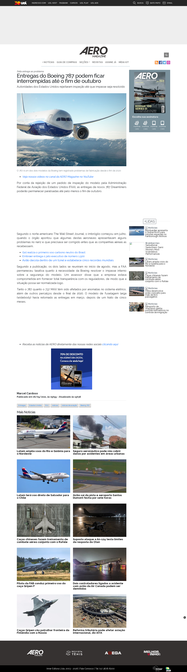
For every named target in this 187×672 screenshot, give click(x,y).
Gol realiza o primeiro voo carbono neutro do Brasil (53, 252)
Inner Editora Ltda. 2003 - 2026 (62, 668)
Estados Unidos (35, 405)
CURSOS (74, 3)
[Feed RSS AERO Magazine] (156, 62)
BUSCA (140, 3)
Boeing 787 (85, 405)
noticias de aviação (69, 405)
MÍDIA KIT (124, 62)
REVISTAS (97, 62)
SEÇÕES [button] (83, 62)
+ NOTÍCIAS (48, 62)
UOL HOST (52, 3)
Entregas (22, 405)
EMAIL (169, 3)
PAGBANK (63, 3)
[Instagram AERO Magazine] (168, 62)
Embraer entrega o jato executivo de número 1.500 (53, 256)
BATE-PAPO (155, 3)
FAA (46, 405)
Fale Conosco (87, 668)
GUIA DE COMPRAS (67, 62)
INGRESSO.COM (39, 3)
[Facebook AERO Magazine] (160, 62)
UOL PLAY (84, 3)
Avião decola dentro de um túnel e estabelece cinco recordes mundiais (68, 260)
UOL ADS (94, 3)
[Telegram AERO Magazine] (164, 62)
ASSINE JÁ (110, 62)
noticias (55, 405)
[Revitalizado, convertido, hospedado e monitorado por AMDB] (168, 669)
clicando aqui (110, 344)
